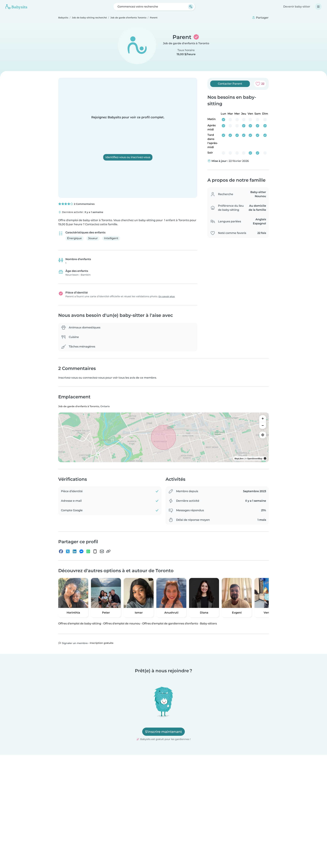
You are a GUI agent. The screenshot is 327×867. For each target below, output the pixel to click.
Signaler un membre (74, 643)
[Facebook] (61, 551)
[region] (163, 437)
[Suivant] (267, 597)
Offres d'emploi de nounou (121, 623)
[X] (68, 551)
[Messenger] (81, 551)
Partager (262, 17)
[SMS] (95, 551)
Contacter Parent (230, 83)
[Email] (102, 551)
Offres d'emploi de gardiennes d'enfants (170, 623)
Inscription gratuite (101, 643)
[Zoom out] (262, 425)
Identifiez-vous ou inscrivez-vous (127, 157)
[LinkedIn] (74, 551)
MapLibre (239, 458)
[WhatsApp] (88, 551)
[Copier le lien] (108, 551)
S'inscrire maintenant (163, 732)
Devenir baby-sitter (296, 6)
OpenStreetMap (254, 458)
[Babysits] (16, 7)
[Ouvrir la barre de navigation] (318, 6)
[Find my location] (262, 435)
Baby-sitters (208, 623)
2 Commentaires (84, 203)
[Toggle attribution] (265, 458)
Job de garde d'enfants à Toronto (186, 43)
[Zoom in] (262, 418)
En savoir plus (167, 296)
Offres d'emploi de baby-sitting (79, 623)
